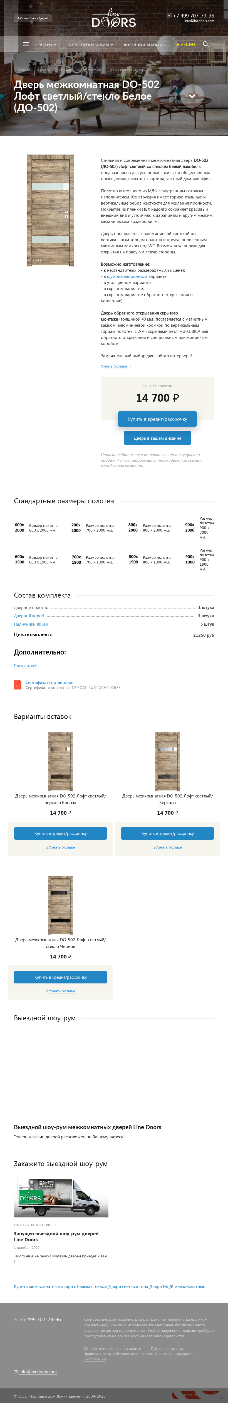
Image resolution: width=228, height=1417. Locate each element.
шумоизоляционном (127, 276)
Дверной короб (29, 615)
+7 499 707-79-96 (40, 1319)
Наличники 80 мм (31, 624)
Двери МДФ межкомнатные (177, 1286)
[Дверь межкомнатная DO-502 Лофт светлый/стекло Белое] (50, 210)
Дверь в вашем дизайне (157, 438)
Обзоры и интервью (35, 1225)
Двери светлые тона (128, 1286)
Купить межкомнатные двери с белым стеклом (60, 1286)
